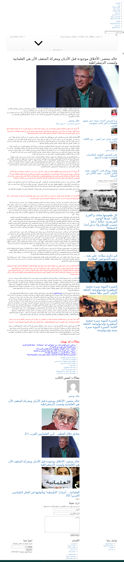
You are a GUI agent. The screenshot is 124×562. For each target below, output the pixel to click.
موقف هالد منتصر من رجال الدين (66, 373)
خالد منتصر (72, 365)
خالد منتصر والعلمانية (70, 367)
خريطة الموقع (116, 27)
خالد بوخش (73, 120)
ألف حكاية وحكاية (115, 18)
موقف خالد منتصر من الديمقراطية (66, 371)
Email (115, 184)
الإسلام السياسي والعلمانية (68, 357)
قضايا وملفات (116, 11)
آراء (119, 5)
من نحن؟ (117, 25)
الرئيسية (117, 3)
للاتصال (118, 21)
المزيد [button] (115, 179)
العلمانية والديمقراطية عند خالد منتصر (65, 361)
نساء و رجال (116, 9)
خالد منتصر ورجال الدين (69, 369)
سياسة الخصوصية (115, 23)
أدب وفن (117, 13)
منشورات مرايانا (115, 16)
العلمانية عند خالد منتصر (69, 359)
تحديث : (67, 124)
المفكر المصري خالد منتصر (68, 363)
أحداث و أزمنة (116, 15)
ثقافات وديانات (116, 7)
